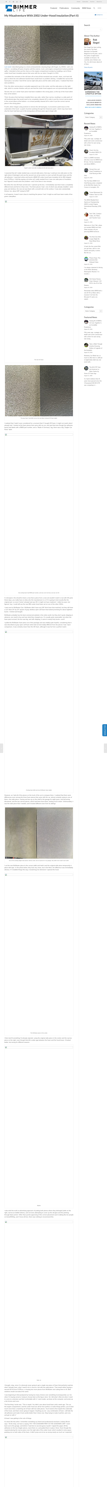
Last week (7, 67)
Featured (53, 8)
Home (78, 1)
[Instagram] (20, 1)
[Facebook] (9, 1)
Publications (64, 8)
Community (75, 8)
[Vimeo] (13, 1)
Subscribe (85, 1)
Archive (92, 1)
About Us (99, 1)
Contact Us (99, 15)
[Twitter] (6, 1)
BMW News (86, 8)
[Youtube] (17, 1)
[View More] (99, 8)
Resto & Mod (69, 24)
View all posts (88, 67)
